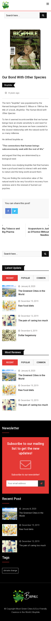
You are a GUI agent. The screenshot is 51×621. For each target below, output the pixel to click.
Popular (25, 278)
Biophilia (8, 85)
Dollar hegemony (27, 335)
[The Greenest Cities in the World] (9, 291)
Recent (10, 278)
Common (41, 278)
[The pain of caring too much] (9, 320)
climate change (10, 570)
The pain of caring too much (33, 320)
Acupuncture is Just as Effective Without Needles (38, 231)
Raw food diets (26, 305)
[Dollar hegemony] (9, 335)
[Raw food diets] (9, 305)
